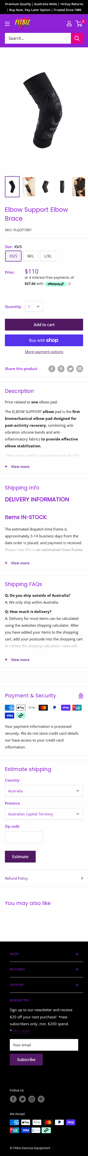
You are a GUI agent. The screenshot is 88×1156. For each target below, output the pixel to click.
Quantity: (13, 306)
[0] (79, 24)
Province (12, 803)
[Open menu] (7, 24)
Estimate (20, 856)
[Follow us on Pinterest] (41, 1099)
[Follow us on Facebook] (13, 1099)
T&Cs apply (21, 1030)
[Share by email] (79, 368)
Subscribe (26, 1059)
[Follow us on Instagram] (31, 1099)
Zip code (12, 826)
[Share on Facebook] (51, 368)
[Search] (77, 38)
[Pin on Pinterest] (61, 368)
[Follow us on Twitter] (22, 1099)
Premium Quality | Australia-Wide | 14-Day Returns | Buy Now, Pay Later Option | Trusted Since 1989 (44, 7)
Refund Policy (16, 878)
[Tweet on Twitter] (70, 368)
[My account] (69, 23)
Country (12, 780)
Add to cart (44, 324)
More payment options (44, 351)
